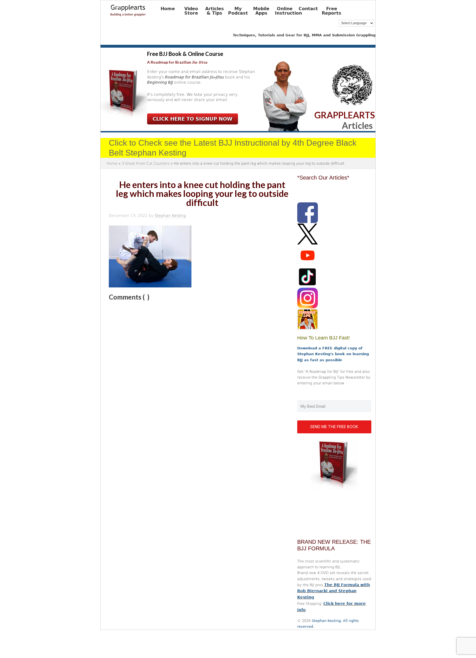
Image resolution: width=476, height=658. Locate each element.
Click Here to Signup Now (192, 119)
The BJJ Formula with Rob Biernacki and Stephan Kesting (333, 591)
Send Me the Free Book (334, 426)
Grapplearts (136, 8)
